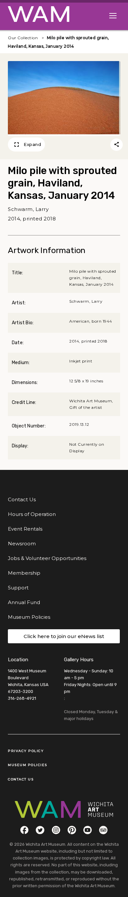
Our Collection (23, 37)
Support (18, 588)
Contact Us (22, 499)
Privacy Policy (26, 751)
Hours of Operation (32, 514)
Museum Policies (29, 617)
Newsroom (22, 543)
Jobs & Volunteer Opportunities (47, 558)
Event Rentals (25, 529)
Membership (24, 573)
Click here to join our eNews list (64, 636)
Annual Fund (24, 602)
